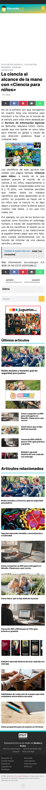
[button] (43, 8)
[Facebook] (21, 2)
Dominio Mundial (7, 761)
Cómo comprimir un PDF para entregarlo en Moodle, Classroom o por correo (32, 417)
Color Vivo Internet (17, 776)
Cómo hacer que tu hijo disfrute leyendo (31, 428)
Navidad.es (5, 764)
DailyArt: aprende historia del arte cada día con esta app (32, 454)
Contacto (15, 751)
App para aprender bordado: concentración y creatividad (22, 534)
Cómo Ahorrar (29, 761)
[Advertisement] (23, 37)
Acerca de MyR (28, 751)
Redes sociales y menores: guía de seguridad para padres (19, 371)
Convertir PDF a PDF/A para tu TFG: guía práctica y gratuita (33, 441)
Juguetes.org (6, 766)
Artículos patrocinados (11, 749)
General (16, 67)
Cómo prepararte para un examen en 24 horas (22, 727)
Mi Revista (28, 766)
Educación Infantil (12, 64)
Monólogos (5, 769)
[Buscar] (42, 299)
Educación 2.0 (6, 758)
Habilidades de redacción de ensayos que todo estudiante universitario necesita (22, 695)
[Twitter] (25, 2)
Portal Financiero (30, 764)
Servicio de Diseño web (32, 749)
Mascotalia (28, 758)
